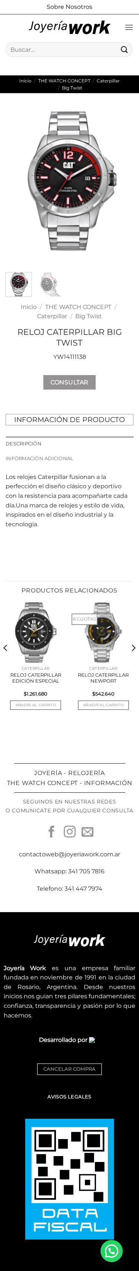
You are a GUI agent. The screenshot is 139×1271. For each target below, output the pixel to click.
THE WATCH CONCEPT (64, 81)
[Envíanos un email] (87, 832)
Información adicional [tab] (39, 458)
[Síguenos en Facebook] (51, 832)
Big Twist (72, 88)
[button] (129, 27)
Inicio (25, 81)
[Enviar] (124, 49)
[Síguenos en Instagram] (69, 832)
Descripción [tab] (24, 443)
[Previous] (17, 185)
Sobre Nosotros (69, 6)
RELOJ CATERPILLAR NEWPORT (103, 678)
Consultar (69, 382)
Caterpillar (108, 81)
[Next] (121, 185)
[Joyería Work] (69, 27)
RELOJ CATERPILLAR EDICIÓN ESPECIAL (35, 678)
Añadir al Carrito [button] (36, 705)
